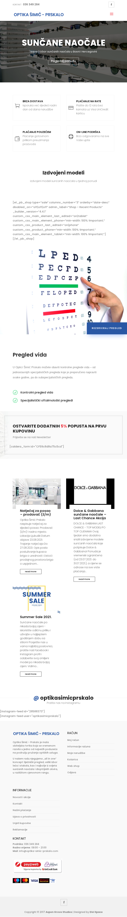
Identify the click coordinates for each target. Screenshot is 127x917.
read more (30, 571)
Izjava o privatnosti (24, 816)
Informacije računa (78, 746)
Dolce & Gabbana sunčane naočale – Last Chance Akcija (90, 514)
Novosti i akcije (22, 797)
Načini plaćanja (22, 810)
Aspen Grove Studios (59, 912)
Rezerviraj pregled (107, 328)
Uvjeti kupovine (22, 823)
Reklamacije (20, 829)
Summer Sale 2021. (36, 617)
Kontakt (17, 803)
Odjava (71, 772)
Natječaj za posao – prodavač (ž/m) (35, 512)
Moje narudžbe (76, 753)
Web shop (73, 766)
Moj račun (73, 740)
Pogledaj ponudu (63, 61)
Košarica (72, 759)
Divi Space (96, 912)
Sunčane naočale (63, 43)
